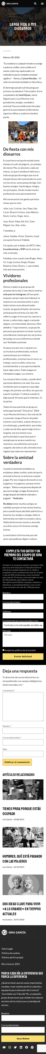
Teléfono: (7, 611)
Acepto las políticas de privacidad (20, 650)
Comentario (9, 690)
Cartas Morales (29, 78)
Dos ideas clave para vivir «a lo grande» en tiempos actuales (22, 908)
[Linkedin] (21, 1047)
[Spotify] (32, 1047)
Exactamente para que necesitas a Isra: (21, 621)
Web (5, 749)
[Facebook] (26, 1047)
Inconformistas (11, 249)
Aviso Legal (7, 948)
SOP (22, 249)
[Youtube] (4, 1047)
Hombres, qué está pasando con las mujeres (22, 859)
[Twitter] (15, 1047)
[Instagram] (10, 1047)
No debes (8, 503)
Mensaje (7, 631)
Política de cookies (11, 953)
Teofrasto (18, 498)
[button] (35, 4)
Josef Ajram (24, 95)
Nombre (6, 593)
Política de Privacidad (12, 957)
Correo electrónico (11, 602)
